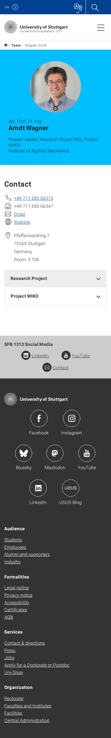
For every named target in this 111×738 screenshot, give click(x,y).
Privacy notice (18, 595)
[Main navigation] (101, 27)
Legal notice (16, 587)
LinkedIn (40, 355)
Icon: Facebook (39, 418)
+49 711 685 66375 (33, 198)
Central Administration (27, 720)
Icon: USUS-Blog (70, 488)
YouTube (81, 355)
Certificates (15, 609)
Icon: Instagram (71, 418)
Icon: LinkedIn (38, 488)
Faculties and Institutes (27, 706)
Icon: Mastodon (54, 453)
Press (9, 650)
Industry (12, 561)
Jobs (9, 657)
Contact (61, 367)
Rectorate (13, 698)
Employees (15, 547)
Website (22, 222)
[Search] (95, 7)
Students (13, 540)
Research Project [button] (29, 278)
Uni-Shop (13, 672)
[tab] (55, 278)
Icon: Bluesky (23, 453)
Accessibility (16, 602)
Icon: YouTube (86, 453)
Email (19, 214)
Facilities (13, 713)
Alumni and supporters (27, 554)
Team (16, 45)
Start (5, 45)
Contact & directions (24, 643)
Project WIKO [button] (24, 296)
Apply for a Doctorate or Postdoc (36, 665)
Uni (6, 7)
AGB (8, 617)
